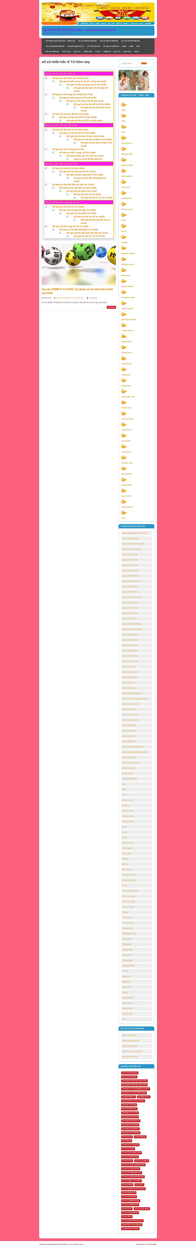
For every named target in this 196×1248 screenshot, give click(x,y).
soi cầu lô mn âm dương (130, 1200)
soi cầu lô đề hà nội (142, 1208)
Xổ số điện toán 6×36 (129, 880)
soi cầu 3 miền (127, 1184)
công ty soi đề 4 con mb (129, 554)
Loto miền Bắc (126, 441)
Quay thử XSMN (126, 485)
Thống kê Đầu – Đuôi (128, 397)
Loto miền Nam (126, 452)
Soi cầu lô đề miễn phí (130, 1212)
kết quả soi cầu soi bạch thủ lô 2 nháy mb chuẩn (82, 81)
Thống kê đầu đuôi (127, 330)
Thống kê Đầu (125, 375)
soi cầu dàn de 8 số (128, 1192)
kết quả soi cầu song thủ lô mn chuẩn (84, 174)
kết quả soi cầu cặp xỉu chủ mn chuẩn (77, 171)
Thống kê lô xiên (126, 352)
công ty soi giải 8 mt (128, 682)
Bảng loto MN (126, 981)
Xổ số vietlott (125, 187)
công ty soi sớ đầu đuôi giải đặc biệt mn (135, 752)
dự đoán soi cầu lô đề (130, 1113)
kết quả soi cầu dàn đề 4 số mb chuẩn (92, 104)
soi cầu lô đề (127, 1208)
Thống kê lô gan (126, 341)
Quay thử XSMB (126, 474)
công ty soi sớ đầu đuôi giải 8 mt (132, 693)
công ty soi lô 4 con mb (129, 586)
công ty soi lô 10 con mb (130, 608)
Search (144, 63)
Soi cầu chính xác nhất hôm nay (133, 1188)
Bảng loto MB (126, 987)
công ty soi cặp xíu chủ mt (130, 672)
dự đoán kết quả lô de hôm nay (133, 1101)
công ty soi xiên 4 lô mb (129, 656)
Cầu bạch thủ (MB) (127, 286)
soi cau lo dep (127, 1160)
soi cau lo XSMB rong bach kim (133, 1176)
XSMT (138, 46)
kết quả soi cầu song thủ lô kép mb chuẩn (72, 94)
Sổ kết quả (66, 51)
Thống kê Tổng (126, 408)
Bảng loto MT (126, 976)
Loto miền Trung (126, 463)
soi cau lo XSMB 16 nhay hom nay (133, 1164)
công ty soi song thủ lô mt (130, 704)
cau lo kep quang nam (129, 1073)
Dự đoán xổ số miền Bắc (130, 1128)
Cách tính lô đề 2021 (129, 1077)
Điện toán (88, 51)
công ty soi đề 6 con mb (129, 560)
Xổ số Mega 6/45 (126, 198)
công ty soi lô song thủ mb (130, 634)
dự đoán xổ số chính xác (130, 1121)
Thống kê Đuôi (126, 386)
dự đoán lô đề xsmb (129, 1105)
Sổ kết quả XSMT (126, 176)
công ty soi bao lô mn (129, 741)
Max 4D (123, 231)
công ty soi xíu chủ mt (129, 709)
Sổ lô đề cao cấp (93, 46)
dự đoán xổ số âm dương (130, 1132)
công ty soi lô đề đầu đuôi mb (88, 159)
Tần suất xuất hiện (127, 419)
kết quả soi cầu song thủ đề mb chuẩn (77, 97)
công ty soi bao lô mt (128, 666)
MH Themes (153, 1244)
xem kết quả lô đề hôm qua (131, 1224)
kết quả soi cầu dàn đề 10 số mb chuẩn (78, 117)
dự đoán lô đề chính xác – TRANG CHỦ (60, 41)
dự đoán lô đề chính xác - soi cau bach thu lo (70, 298)
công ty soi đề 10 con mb (130, 570)
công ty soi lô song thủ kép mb (132, 629)
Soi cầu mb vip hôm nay (109, 41)
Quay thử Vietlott (127, 507)
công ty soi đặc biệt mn (129, 731)
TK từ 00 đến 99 (126, 430)
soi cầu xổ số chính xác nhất (132, 1220)
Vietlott (77, 51)
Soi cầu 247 (139, 1184)
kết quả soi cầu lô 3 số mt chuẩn (89, 236)
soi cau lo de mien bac (130, 1156)
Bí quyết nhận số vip (75, 46)
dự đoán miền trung (129, 1108)
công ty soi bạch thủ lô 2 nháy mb (133, 544)
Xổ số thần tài (125, 275)
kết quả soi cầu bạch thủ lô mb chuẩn (70, 78)
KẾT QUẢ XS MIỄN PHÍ (111, 46)
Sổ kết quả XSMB (126, 154)
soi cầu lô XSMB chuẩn (130, 1204)
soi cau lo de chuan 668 (130, 1144)
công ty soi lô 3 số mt (129, 688)
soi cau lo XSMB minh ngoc (131, 1172)
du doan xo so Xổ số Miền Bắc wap (134, 1093)
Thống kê (107, 51)
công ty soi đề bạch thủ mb (130, 576)
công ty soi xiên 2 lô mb (129, 645)
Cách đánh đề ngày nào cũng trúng (134, 1085)
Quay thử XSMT (126, 496)
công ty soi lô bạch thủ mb (130, 602)
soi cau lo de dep (128, 1148)
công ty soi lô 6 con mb (129, 618)
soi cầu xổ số (126, 1216)
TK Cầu (97, 51)
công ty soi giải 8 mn (128, 736)
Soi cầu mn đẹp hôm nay (55, 46)
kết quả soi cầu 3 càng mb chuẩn (68, 149)
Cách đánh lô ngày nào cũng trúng (134, 1081)
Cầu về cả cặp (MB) (127, 308)
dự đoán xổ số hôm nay (130, 1124)
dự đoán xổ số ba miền (130, 1117)
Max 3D (123, 220)
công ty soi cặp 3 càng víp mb (131, 549)
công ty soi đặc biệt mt (129, 677)
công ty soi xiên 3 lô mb (129, 650)
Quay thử (127, 51)
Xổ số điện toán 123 (127, 264)
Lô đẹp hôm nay (140, 1137)
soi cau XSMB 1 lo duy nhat (131, 1180)
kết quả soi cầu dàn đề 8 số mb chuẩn (70, 114)
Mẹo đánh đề (126, 1140)
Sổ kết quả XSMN (127, 165)
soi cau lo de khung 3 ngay (131, 1152)
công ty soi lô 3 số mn (129, 725)
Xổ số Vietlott (126, 853)
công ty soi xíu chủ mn (129, 757)
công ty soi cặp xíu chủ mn (130, 720)
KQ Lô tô (117, 51)
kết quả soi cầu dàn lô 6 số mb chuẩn (70, 129)
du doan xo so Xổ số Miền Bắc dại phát (135, 1089)
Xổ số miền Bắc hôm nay (130, 1228)
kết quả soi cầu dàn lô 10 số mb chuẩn (85, 156)
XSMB (124, 46)
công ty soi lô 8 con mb (129, 592)
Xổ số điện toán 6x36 (128, 253)
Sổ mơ (136, 51)
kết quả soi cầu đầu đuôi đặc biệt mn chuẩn (73, 184)
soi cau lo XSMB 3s (141, 1160)
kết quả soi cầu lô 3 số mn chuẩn (96, 197)
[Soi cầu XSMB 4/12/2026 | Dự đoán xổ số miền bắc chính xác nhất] (79, 284)
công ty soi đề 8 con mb (129, 565)
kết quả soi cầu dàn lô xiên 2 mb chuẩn (85, 136)
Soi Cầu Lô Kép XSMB (129, 1196)
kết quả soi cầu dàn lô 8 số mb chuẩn (77, 133)
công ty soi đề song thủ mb (130, 581)
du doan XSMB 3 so (128, 1097)
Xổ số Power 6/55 (126, 209)
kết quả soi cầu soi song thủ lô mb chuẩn (86, 84)
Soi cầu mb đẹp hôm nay (87, 41)
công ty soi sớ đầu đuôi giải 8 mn (132, 747)
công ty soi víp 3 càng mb (130, 640)
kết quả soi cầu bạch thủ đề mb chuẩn (85, 101)
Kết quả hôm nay (52, 51)
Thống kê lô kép (126, 363)
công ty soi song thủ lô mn (130, 763)
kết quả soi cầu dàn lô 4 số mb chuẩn (84, 120)
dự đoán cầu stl (143, 1097)
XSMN (131, 46)
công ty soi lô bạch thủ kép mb (132, 597)
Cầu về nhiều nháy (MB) (128, 319)
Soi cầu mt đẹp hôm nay (130, 41)
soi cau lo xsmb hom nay (130, 1168)
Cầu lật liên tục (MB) (127, 297)
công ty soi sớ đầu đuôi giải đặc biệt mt (134, 698)
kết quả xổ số (127, 1137)
